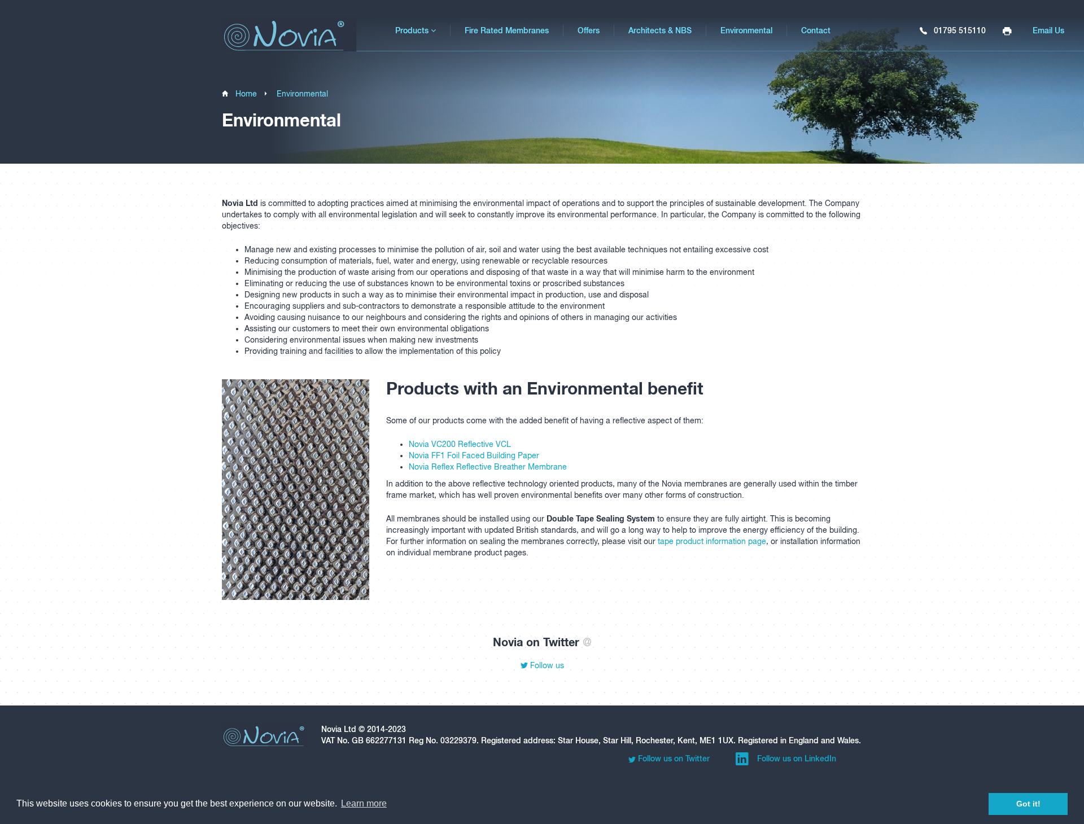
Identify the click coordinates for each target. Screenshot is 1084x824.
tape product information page (712, 541)
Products (413, 30)
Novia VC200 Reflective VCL (460, 444)
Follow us (546, 665)
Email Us (1048, 30)
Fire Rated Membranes (507, 30)
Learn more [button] (364, 803)
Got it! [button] (1028, 803)
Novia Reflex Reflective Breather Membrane (488, 466)
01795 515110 (959, 30)
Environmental (746, 30)
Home (246, 93)
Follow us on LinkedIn (795, 758)
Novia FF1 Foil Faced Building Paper (474, 455)
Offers (589, 30)
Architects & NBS (660, 30)
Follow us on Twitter (673, 758)
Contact (816, 30)
